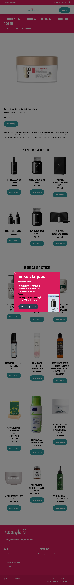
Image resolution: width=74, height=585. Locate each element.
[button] (28, 306)
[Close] (15, 273)
